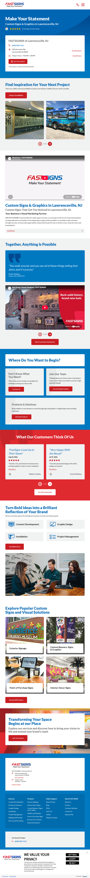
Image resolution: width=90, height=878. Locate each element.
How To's (49, 811)
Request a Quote (51, 818)
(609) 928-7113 (18, 45)
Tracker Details (12, 876)
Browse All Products (16, 700)
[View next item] (50, 144)
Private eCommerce (15, 805)
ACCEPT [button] (72, 859)
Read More (12, 469)
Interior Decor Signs (34, 805)
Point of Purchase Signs (35, 816)
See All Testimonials (45, 492)
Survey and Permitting (16, 821)
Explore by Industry (33, 823)
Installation (12, 811)
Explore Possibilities (16, 95)
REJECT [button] (72, 863)
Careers (67, 805)
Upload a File (69, 814)
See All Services (14, 547)
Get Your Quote (19, 61)
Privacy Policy (5, 876)
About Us (68, 802)
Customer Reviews (71, 808)
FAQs (48, 808)
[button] (87, 852)
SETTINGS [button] (72, 855)
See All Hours (77, 56)
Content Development (16, 802)
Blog (47, 805)
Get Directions (76, 51)
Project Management (15, 814)
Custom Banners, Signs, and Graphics (35, 809)
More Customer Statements (45, 342)
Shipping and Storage (15, 818)
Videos (48, 814)
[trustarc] (85, 876)
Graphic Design (14, 808)
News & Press (50, 802)
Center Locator (16, 784)
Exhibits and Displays (34, 813)
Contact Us (68, 811)
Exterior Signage (32, 802)
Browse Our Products (34, 820)
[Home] (14, 5)
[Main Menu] (83, 4)
